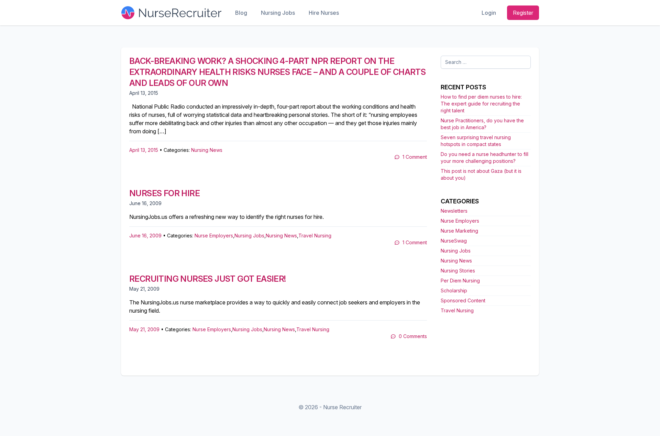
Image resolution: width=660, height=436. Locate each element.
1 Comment (415, 157)
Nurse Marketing (459, 231)
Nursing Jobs (278, 12)
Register (523, 12)
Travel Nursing (314, 235)
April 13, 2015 (143, 150)
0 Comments (413, 336)
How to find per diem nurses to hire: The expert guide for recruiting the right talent (481, 103)
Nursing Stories (458, 270)
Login (489, 12)
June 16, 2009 (145, 235)
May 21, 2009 (144, 329)
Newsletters (454, 211)
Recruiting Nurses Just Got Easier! (207, 279)
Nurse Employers (214, 235)
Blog (241, 12)
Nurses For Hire (164, 193)
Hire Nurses (324, 12)
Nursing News (206, 150)
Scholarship (454, 290)
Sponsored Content (463, 300)
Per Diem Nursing (460, 280)
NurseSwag (454, 241)
